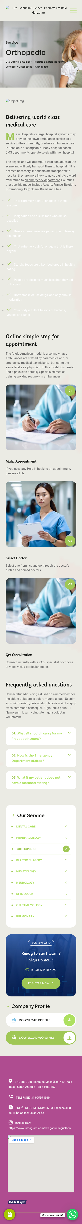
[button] (41, 736)
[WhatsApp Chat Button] (72, 1214)
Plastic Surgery (29, 860)
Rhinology (25, 894)
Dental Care (25, 826)
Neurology (25, 882)
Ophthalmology (29, 905)
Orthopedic (26, 849)
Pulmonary (25, 916)
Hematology (26, 871)
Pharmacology (28, 837)
